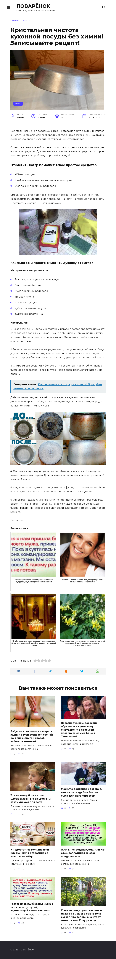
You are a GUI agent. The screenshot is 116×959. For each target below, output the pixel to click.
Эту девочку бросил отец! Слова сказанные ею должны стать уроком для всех (30, 798)
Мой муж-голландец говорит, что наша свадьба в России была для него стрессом (81, 792)
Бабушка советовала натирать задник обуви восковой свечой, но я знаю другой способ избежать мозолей (31, 736)
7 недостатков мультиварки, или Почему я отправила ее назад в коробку (29, 853)
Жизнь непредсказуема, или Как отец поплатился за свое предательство (83, 853)
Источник (16, 520)
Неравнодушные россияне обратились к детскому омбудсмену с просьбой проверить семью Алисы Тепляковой (79, 730)
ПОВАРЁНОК (33, 6)
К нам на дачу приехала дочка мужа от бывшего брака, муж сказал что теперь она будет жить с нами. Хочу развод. (82, 915)
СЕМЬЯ (18, 104)
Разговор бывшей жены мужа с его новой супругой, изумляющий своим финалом (31, 907)
